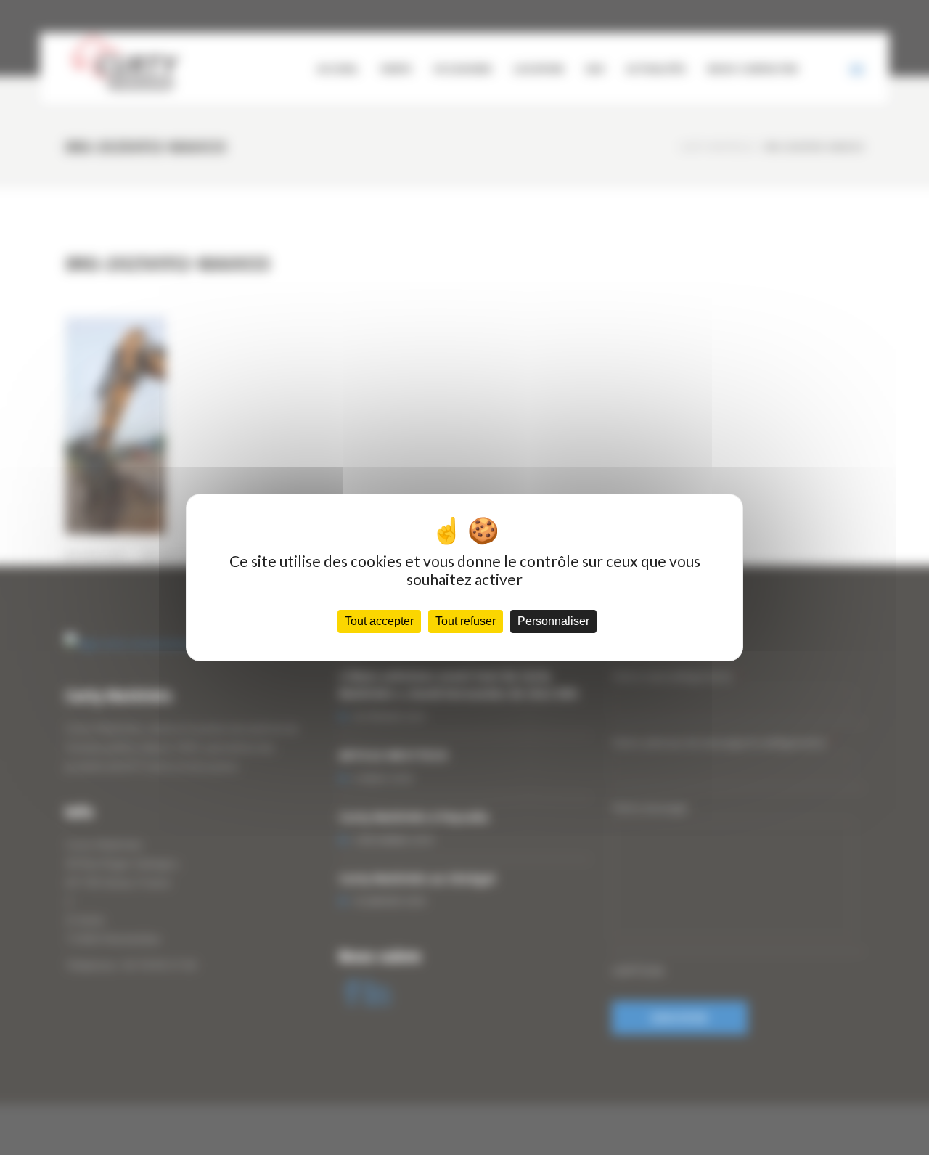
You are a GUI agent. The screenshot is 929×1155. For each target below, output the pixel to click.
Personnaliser (553, 621)
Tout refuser (465, 621)
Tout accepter (379, 621)
